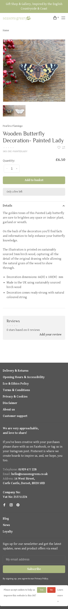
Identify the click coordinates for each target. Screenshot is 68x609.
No (51, 589)
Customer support (15, 416)
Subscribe (34, 569)
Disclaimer (10, 403)
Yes (41, 589)
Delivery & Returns (16, 371)
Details (7, 206)
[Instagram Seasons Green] (11, 505)
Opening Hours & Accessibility (24, 377)
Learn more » (60, 595)
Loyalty (8, 531)
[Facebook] (4, 505)
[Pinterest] (17, 505)
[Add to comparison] (63, 148)
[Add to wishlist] (59, 148)
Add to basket (34, 180)
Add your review (50, 334)
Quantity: (9, 161)
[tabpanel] (34, 70)
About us (9, 409)
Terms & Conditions (16, 390)
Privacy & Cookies (15, 396)
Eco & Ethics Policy (16, 384)
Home (6, 30)
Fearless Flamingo (12, 126)
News (6, 525)
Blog (6, 518)
